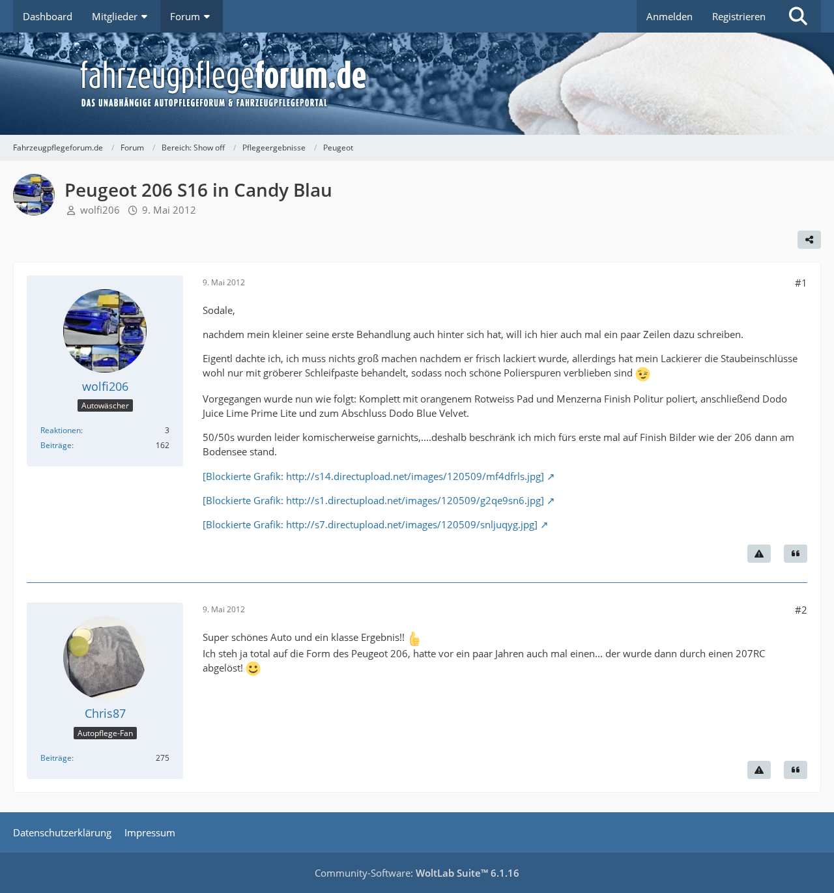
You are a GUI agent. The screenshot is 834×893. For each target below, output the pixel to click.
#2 (801, 609)
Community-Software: (417, 872)
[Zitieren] (795, 554)
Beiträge (56, 445)
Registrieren (739, 16)
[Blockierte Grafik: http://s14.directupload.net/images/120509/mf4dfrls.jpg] (373, 476)
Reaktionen (60, 430)
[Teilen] (809, 240)
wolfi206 (100, 209)
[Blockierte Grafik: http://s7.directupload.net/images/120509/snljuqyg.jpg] (370, 524)
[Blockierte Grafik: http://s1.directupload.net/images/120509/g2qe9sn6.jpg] (373, 500)
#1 (801, 282)
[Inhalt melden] (759, 554)
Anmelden (669, 16)
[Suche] (798, 16)
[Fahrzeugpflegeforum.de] (449, 83)
